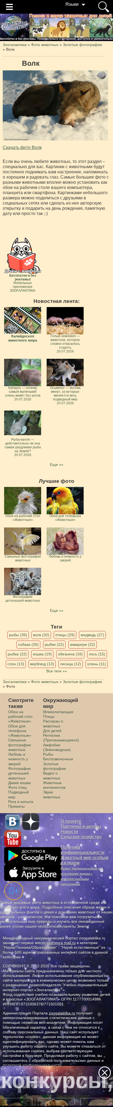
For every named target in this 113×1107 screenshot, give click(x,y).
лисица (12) (70, 664)
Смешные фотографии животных (19, 745)
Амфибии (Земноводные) (57, 747)
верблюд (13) (42, 664)
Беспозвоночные (58, 759)
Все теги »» (56, 671)
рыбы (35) (18, 635)
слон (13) (15, 664)
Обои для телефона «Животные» (19, 731)
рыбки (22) (54, 644)
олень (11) (96, 664)
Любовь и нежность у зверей (18, 759)
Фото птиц (17, 787)
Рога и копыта (20, 801)
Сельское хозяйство (81, 836)
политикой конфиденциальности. (33, 1065)
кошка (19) (42, 654)
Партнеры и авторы (81, 826)
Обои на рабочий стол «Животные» (20, 717)
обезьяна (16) (70, 654)
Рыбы (48, 754)
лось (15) (97, 654)
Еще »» (56, 464)
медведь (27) (92, 635)
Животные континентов (54, 785)
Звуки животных (51, 794)
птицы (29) (65, 635)
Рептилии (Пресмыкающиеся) (61, 737)
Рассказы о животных (53, 723)
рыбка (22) (17, 654)
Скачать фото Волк (22, 147)
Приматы (16, 806)
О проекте (71, 821)
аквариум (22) (82, 644)
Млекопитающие (58, 712)
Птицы (49, 716)
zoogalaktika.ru (62, 1013)
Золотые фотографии (54, 766)
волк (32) (41, 635)
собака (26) (28, 644)
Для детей (52, 731)
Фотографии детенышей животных (19, 773)
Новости (69, 831)
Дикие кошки (19, 783)
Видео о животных (51, 775)
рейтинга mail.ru (61, 942)
